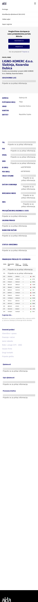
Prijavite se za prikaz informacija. (14, 83)
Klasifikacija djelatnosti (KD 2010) (13, 14)
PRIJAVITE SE (19, 46)
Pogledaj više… (7, 315)
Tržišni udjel (6, 19)
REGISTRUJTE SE (19, 41)
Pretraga (5, 9)
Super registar (7, 24)
